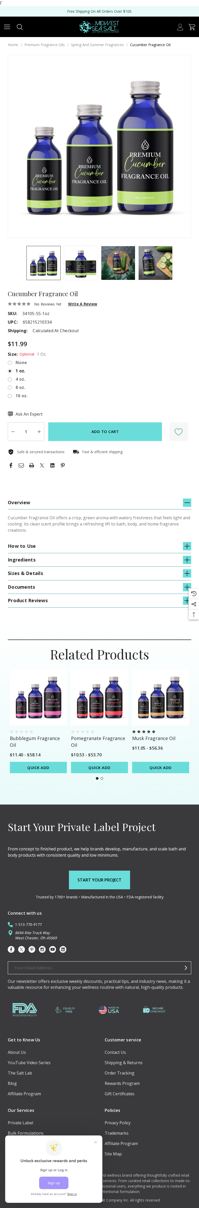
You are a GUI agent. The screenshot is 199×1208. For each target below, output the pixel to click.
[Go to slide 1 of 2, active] (97, 778)
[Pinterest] (63, 465)
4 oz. (20, 379)
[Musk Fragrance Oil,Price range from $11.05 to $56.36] (160, 697)
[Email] (21, 465)
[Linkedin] (52, 465)
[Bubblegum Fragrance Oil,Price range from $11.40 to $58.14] (38, 697)
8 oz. (20, 387)
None (21, 362)
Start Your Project (99, 880)
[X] (42, 465)
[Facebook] (11, 465)
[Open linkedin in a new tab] (63, 949)
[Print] (32, 465)
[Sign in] (180, 26)
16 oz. (22, 395)
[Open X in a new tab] (21, 949)
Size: (27, 354)
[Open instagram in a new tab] (42, 949)
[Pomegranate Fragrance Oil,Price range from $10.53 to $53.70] (99, 697)
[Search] (20, 26)
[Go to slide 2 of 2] (102, 778)
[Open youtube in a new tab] (52, 949)
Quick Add (38, 767)
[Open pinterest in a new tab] (32, 949)
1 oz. (20, 370)
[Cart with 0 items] (192, 26)
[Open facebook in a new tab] (11, 949)
